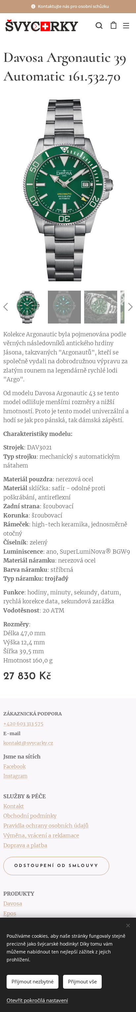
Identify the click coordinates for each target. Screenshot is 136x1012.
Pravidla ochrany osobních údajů (45, 825)
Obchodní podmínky (29, 815)
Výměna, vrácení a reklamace (41, 835)
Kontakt (13, 806)
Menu (126, 25)
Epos (9, 913)
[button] (99, 25)
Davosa (12, 903)
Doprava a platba (25, 845)
